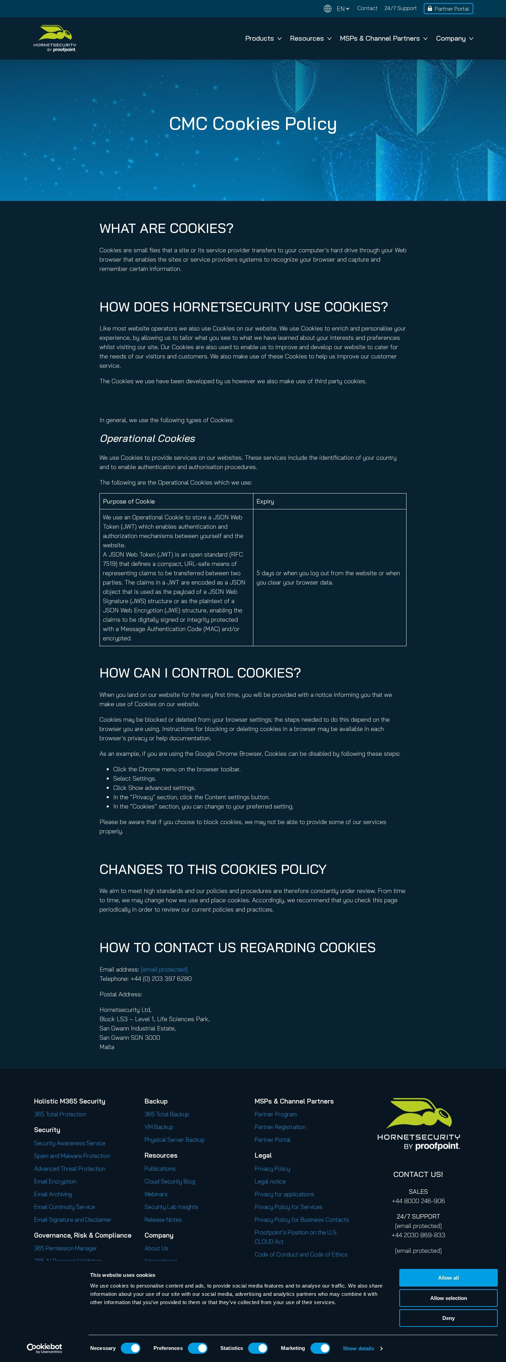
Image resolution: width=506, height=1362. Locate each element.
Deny (448, 1318)
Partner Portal (452, 8)
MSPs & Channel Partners (380, 38)
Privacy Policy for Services (289, 1206)
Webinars (156, 1194)
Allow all (448, 1278)
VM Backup (159, 1126)
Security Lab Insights (171, 1206)
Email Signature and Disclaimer (73, 1219)
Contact (367, 7)
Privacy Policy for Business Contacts (302, 1219)
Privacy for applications (284, 1194)
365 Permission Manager (65, 1248)
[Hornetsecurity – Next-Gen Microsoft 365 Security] (55, 38)
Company (451, 38)
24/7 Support (400, 7)
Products (259, 38)
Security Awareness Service (69, 1143)
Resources (307, 38)
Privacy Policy (272, 1168)
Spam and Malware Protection (72, 1155)
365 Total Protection (60, 1114)
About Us (156, 1248)
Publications (160, 1168)
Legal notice (270, 1181)
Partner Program (276, 1114)
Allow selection (448, 1298)
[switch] (198, 1348)
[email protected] (418, 1226)
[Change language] (336, 8)
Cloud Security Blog (170, 1181)
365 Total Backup (167, 1114)
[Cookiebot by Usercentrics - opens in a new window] (44, 1348)
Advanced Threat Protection (69, 1168)
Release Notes (163, 1219)
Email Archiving (53, 1194)
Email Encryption (55, 1181)
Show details (358, 1348)
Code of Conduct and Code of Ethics (301, 1254)
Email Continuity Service (64, 1206)
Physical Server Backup (174, 1139)
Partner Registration (280, 1126)
